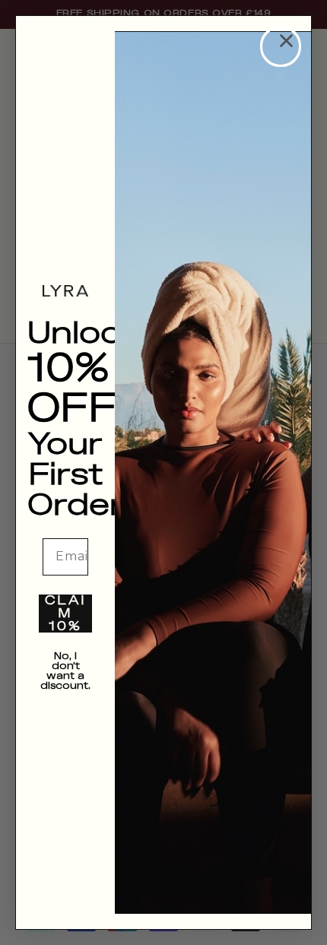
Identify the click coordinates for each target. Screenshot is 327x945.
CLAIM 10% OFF (66, 614)
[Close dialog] (281, 46)
